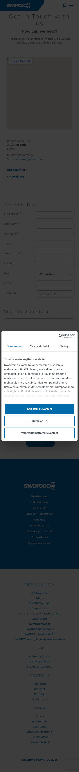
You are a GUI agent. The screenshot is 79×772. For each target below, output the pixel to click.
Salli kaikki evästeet (39, 408)
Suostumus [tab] (14, 346)
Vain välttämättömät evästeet (39, 432)
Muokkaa (37, 420)
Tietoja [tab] (64, 346)
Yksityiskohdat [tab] (39, 346)
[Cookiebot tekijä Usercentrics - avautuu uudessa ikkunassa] (59, 336)
